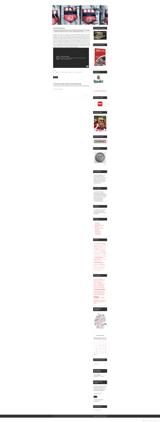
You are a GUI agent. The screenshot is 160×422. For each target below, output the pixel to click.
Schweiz (101, 297)
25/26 (96, 246)
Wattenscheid (95, 268)
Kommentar (86, 95)
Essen (101, 253)
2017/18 (98, 246)
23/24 (104, 245)
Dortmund (95, 253)
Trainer (95, 267)
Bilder (97, 249)
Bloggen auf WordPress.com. (100, 416)
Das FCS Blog (97, 223)
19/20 (96, 245)
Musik (55, 77)
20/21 (97, 280)
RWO (104, 264)
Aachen (101, 246)
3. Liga (98, 243)
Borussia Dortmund (103, 249)
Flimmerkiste (101, 287)
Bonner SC (99, 249)
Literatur (102, 291)
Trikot (97, 267)
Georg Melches (95, 256)
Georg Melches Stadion (100, 256)
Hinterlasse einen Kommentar (78, 31)
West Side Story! (102, 268)
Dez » (97, 354)
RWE (101, 264)
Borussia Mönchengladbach (97, 250)
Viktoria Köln (102, 267)
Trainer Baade (97, 234)
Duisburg (97, 253)
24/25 (95, 246)
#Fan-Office (95, 243)
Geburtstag (103, 254)
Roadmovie (95, 264)
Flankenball (96, 287)
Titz (94, 267)
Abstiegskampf (96, 247)
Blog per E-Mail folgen (98, 382)
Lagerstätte (97, 230)
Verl (98, 267)
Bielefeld (95, 249)
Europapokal (104, 253)
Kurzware (101, 259)
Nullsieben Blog (98, 231)
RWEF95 (105, 164)
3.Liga (101, 243)
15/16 (103, 243)
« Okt (95, 354)
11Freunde (97, 222)
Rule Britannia (98, 264)
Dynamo (100, 253)
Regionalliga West (98, 262)
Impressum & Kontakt (99, 227)
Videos (100, 267)
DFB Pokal (104, 251)
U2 (99, 300)
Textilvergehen (98, 233)
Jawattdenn (97, 229)
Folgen (95, 396)
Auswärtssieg (96, 283)
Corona (104, 250)
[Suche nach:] (100, 364)
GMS (103, 256)
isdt (70, 31)
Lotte (103, 259)
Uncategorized (103, 300)
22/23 (102, 245)
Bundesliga (101, 250)
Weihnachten (98, 268)
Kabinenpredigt (98, 257)
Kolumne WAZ (97, 259)
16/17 (105, 243)
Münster (105, 259)
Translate (102, 376)
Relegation (103, 262)
